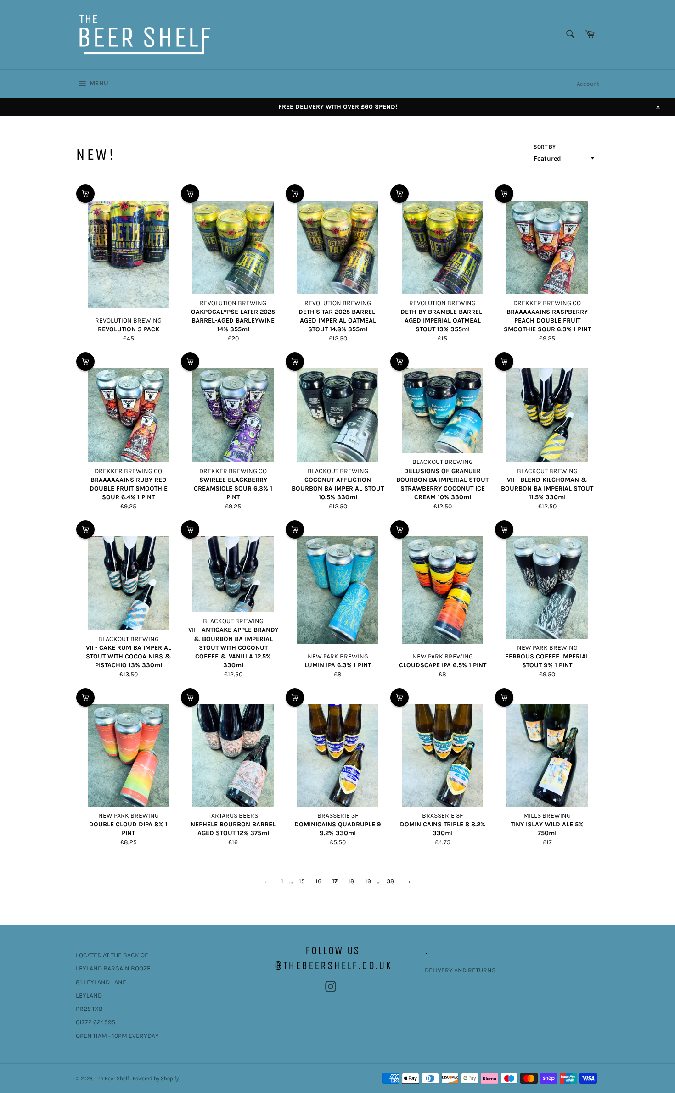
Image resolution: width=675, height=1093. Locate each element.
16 (318, 881)
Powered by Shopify (156, 1079)
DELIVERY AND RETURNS (460, 970)
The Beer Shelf (112, 1079)
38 (390, 881)
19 (368, 881)
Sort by (545, 147)
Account (588, 83)
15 (302, 881)
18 (351, 881)
